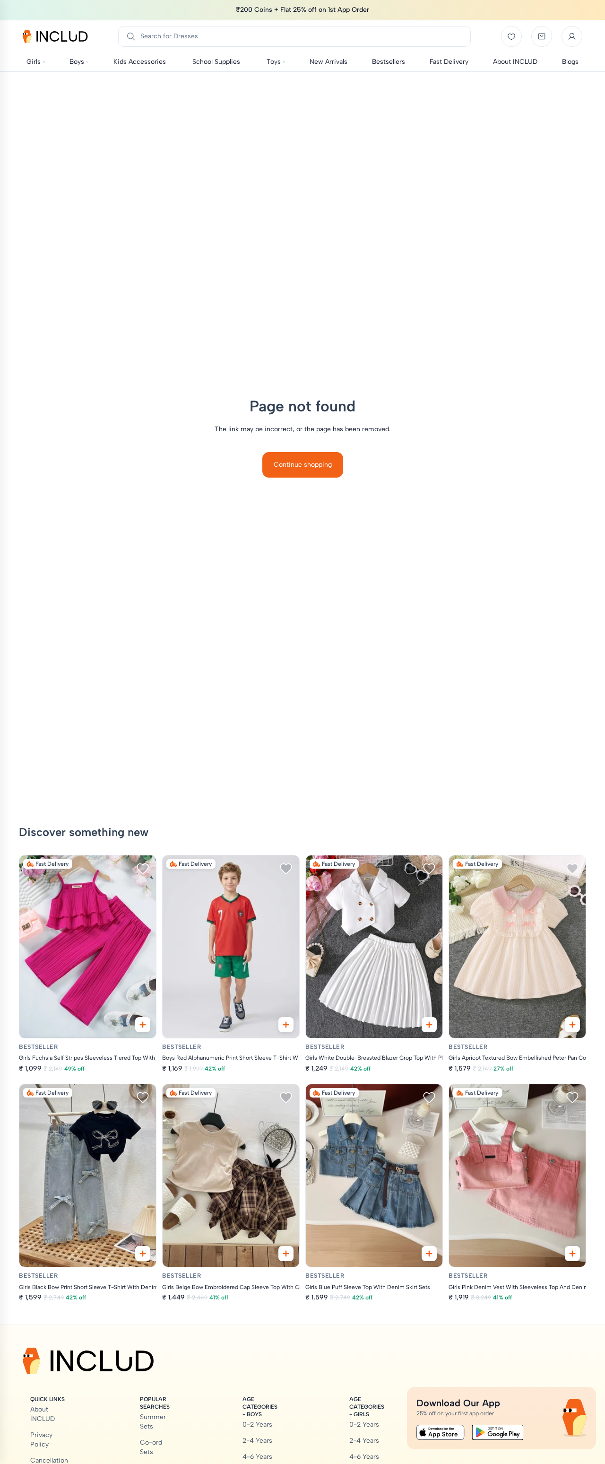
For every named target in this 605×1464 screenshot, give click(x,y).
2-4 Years (257, 1441)
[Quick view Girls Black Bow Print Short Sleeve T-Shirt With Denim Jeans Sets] (142, 1253)
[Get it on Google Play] (497, 1432)
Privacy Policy (41, 1439)
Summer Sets (153, 1421)
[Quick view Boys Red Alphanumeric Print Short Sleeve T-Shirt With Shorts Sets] (286, 1024)
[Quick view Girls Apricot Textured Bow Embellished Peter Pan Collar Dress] (572, 1024)
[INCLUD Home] (55, 36)
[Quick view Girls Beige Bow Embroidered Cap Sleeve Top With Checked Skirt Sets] (286, 1253)
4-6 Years (257, 1457)
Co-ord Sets (151, 1447)
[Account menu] (572, 36)
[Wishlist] (511, 36)
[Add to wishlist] (142, 868)
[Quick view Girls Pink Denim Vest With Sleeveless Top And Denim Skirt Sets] (572, 1253)
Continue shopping (303, 465)
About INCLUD (42, 1414)
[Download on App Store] (440, 1432)
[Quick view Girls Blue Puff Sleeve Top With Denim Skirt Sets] (429, 1253)
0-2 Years (257, 1424)
